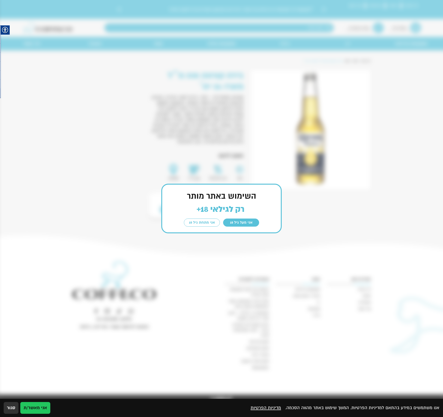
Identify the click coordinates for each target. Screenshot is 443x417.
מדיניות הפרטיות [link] (266, 408)
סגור (11, 408)
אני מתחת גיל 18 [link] (202, 222)
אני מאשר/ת (35, 408)
